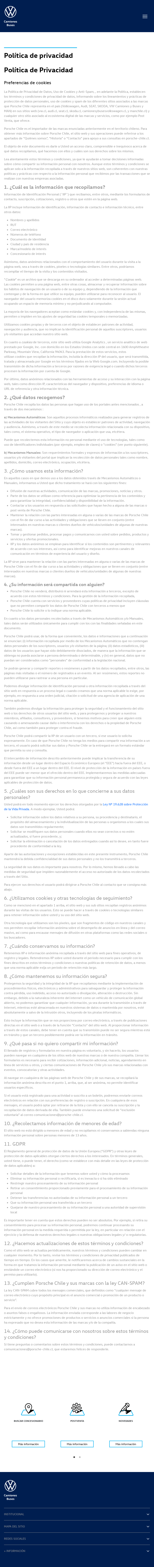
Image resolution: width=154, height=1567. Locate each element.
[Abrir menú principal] (145, 16)
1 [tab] (74, 1457)
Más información (28, 1444)
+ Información (14, 1551)
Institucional (14, 1514)
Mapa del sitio (14, 1526)
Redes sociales (15, 1538)
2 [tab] (80, 1457)
